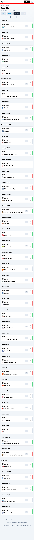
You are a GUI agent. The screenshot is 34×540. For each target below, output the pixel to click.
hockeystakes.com (25, 519)
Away (13, 17)
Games (10, 13)
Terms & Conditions (16, 525)
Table (23, 13)
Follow (27, 1)
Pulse (3, 13)
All (2, 17)
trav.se (17, 519)
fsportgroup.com (22, 522)
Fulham (3, 5)
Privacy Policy (6, 525)
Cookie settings (26, 525)
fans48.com (7, 519)
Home (7, 17)
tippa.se (13, 519)
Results (8, 5)
